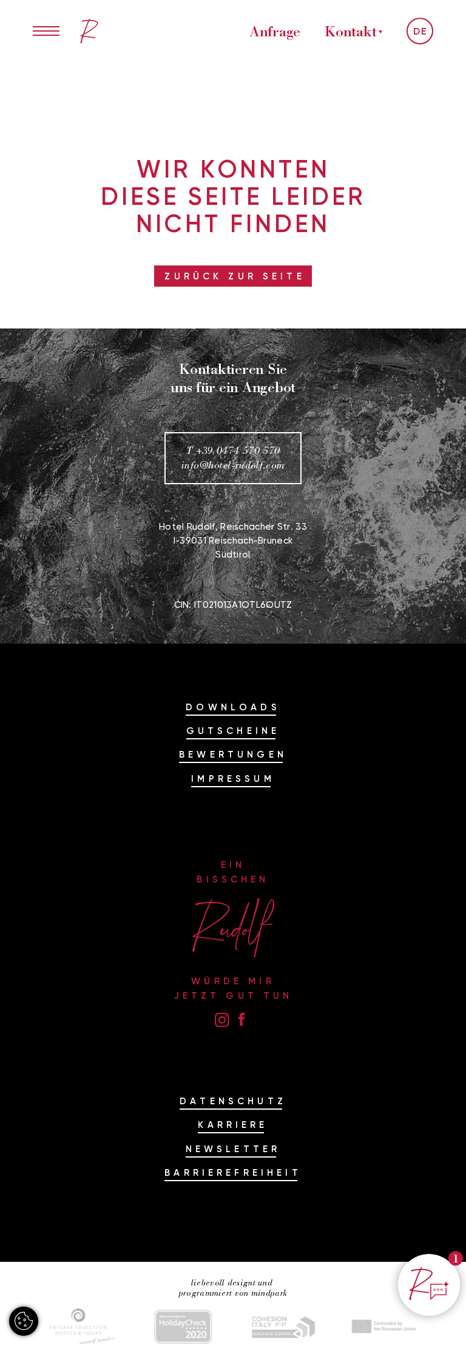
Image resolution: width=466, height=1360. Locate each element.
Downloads (233, 707)
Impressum (232, 778)
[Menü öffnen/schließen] (46, 30)
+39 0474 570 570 (238, 450)
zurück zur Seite (234, 276)
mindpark (269, 1293)
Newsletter (233, 1149)
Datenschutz (233, 1101)
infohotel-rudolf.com (233, 465)
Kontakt (350, 31)
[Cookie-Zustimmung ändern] (23, 1321)
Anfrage (274, 31)
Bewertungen (233, 754)
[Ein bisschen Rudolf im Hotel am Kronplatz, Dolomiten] (89, 31)
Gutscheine (233, 730)
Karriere (233, 1124)
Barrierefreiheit (232, 1172)
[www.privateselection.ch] (82, 1326)
